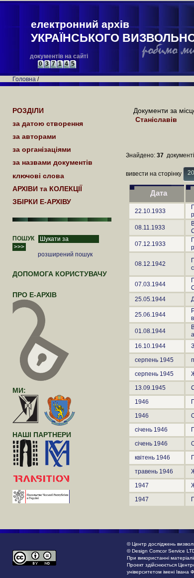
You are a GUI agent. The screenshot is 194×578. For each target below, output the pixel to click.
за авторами (34, 136)
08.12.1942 (150, 263)
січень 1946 (151, 429)
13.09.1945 (150, 387)
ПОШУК (23, 238)
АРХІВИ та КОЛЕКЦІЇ (47, 189)
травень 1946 (154, 471)
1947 (142, 485)
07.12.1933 (150, 243)
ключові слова (38, 176)
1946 (142, 401)
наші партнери (41, 435)
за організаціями (41, 149)
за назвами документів (52, 162)
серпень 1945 (154, 359)
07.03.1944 (150, 284)
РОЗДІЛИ (28, 111)
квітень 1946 (152, 457)
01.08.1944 (150, 331)
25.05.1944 (150, 299)
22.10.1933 (150, 211)
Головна (24, 79)
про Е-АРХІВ (34, 295)
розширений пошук (65, 254)
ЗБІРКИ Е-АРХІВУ (41, 202)
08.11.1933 (150, 227)
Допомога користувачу (59, 274)
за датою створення (47, 123)
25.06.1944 (150, 314)
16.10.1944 (150, 346)
